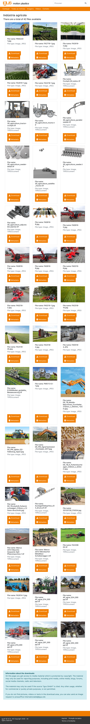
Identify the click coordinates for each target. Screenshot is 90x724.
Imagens (30, 9)
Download (14, 53)
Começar (6, 9)
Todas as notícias (18, 9)
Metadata (14, 57)
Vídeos (38, 9)
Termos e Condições (68, 721)
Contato (46, 9)
